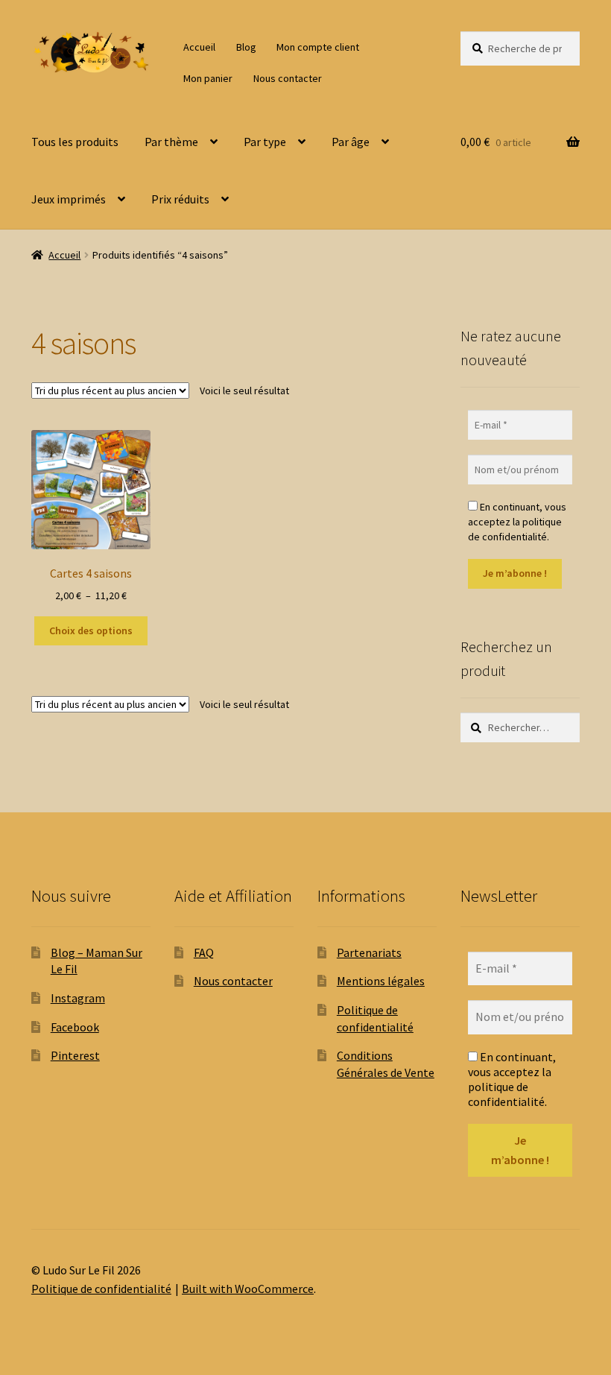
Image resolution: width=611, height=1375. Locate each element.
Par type (265, 141)
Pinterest (75, 1055)
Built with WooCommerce (248, 1288)
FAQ (204, 952)
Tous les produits (74, 141)
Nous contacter (287, 78)
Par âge (351, 141)
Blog (246, 47)
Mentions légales (381, 980)
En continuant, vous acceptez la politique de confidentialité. (517, 521)
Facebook (75, 1027)
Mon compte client (317, 47)
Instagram (78, 997)
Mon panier (207, 78)
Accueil (199, 47)
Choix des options (91, 630)
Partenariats (369, 952)
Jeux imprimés (68, 199)
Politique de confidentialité (101, 1288)
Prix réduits (180, 199)
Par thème (171, 141)
